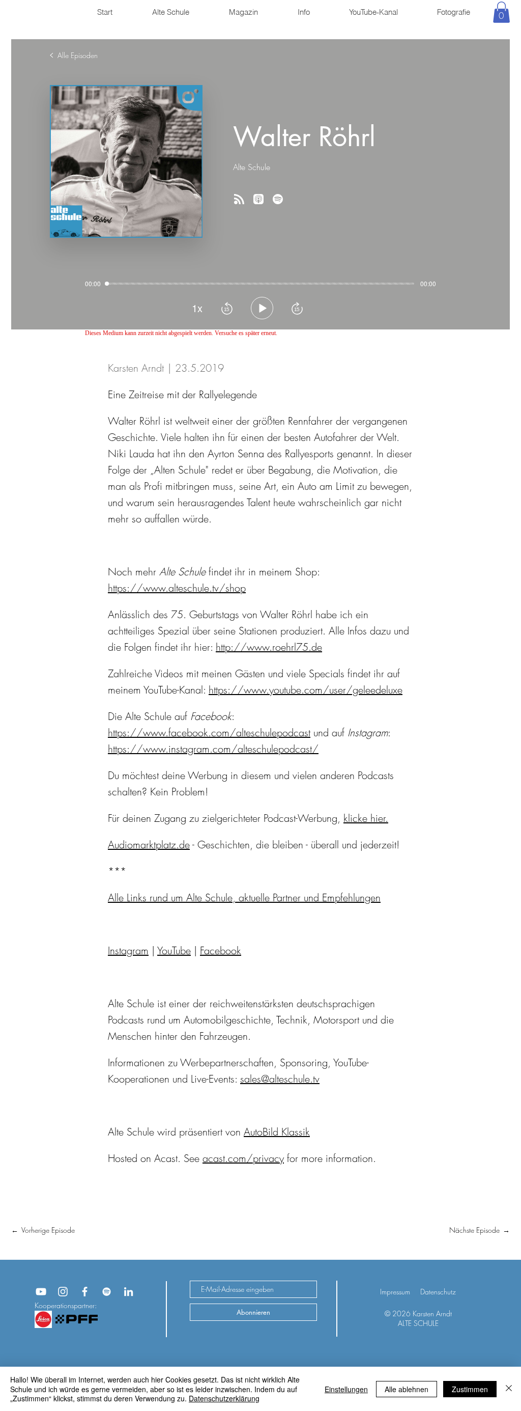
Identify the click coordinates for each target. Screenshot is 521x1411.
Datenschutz (438, 1291)
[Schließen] (509, 1389)
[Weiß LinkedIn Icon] (128, 1291)
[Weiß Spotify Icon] (106, 1291)
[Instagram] (62, 1291)
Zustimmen (470, 1389)
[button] (501, 12)
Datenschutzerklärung (224, 1398)
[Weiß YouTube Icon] (41, 1291)
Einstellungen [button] (346, 1389)
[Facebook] (84, 1291)
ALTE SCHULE (418, 1323)
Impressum (395, 1291)
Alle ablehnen (406, 1389)
